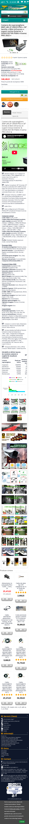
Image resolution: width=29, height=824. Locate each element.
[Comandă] (28, 2)
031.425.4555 (13, 2)
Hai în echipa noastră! (6, 746)
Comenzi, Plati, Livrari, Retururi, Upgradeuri (11, 737)
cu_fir (19, 707)
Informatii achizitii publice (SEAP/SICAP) (10, 743)
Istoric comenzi (7, 725)
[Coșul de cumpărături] (25, 2)
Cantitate (4, 84)
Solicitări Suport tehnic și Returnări (11, 721)
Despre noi (3, 736)
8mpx (6, 709)
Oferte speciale (4, 753)
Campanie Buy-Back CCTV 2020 (8, 744)
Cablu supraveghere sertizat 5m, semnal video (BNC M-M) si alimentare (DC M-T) (7, 652)
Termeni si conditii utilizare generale (9, 738)
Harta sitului (4, 750)
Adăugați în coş (14, 92)
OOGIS (11, 62)
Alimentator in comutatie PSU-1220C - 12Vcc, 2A (7, 585)
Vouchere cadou (5, 755)
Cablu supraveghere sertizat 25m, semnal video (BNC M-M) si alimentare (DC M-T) (21, 687)
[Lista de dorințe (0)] (22, 2)
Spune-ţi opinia (22, 57)
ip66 (23, 707)
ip (25, 707)
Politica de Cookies (15, 809)
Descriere (7, 112)
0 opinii (15, 57)
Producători (4, 752)
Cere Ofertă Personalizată (14, 99)
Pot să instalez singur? (8, 719)
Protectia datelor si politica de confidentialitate (12, 740)
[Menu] (26, 378)
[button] (12, 377)
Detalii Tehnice (16, 113)
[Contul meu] (18, 2)
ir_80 (7, 707)
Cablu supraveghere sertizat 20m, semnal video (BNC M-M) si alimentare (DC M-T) (7, 687)
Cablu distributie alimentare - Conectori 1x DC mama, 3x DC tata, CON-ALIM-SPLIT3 (7, 620)
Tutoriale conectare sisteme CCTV (9, 741)
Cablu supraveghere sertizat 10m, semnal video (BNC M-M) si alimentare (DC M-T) (21, 652)
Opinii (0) (15, 116)
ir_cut (2, 709)
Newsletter (6, 729)
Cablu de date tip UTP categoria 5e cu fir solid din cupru (21, 586)
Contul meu (6, 723)
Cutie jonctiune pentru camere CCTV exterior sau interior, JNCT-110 (21, 618)
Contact (5, 731)
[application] (14, 386)
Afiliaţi (2, 756)
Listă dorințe (6, 727)
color (16, 707)
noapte (12, 707)
